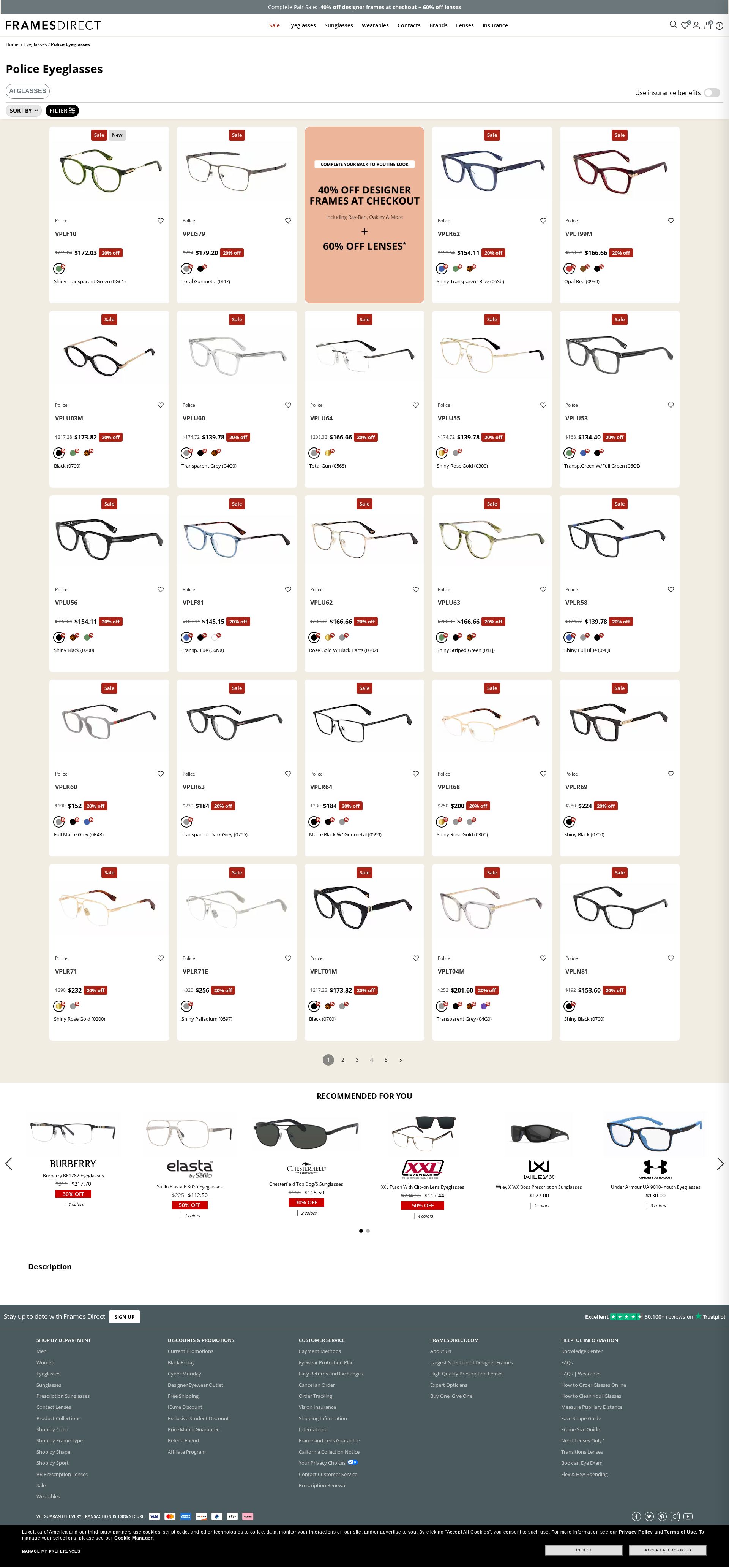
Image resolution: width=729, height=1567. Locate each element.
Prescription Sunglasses (63, 1396)
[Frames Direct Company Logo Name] (53, 24)
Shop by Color (52, 1429)
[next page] (400, 1060)
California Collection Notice (329, 1451)
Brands (438, 25)
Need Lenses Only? (582, 1440)
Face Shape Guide (581, 1418)
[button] (720, 1163)
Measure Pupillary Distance (591, 1407)
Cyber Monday (184, 1373)
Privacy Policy (636, 1532)
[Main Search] (673, 25)
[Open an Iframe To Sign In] (696, 25)
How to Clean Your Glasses (591, 1396)
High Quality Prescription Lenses (466, 1373)
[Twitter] (649, 1516)
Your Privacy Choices (322, 1463)
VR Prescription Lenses (62, 1474)
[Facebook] (636, 1516)
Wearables (375, 25)
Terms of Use (680, 1532)
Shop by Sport (52, 1463)
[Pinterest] (662, 1516)
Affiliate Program (187, 1451)
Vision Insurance (317, 1407)
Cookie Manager (133, 1538)
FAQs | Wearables (581, 1373)
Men (41, 1351)
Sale (274, 25)
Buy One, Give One (451, 1396)
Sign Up (124, 1316)
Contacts (409, 25)
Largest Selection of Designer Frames (471, 1362)
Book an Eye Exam (582, 1463)
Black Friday (181, 1362)
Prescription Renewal (322, 1485)
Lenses (465, 25)
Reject (584, 1550)
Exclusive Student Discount (198, 1418)
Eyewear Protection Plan (326, 1362)
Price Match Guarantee (193, 1429)
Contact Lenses (53, 1407)
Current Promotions (190, 1351)
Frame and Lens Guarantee (329, 1440)
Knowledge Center (582, 1351)
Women (45, 1362)
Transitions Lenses (582, 1451)
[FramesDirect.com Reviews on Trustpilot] (574, 1317)
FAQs (567, 1362)
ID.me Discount (185, 1407)
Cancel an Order (317, 1384)
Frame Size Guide (580, 1429)
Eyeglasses (302, 25)
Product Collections (58, 1418)
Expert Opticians (448, 1384)
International (313, 1429)
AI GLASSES (27, 91)
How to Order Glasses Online (593, 1384)
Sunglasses (339, 25)
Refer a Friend (183, 1440)
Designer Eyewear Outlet (195, 1384)
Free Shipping (183, 1396)
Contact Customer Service (328, 1474)
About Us (440, 1351)
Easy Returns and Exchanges (331, 1373)
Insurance (495, 25)
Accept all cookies (668, 1550)
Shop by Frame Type (59, 1440)
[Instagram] (675, 1516)
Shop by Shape (53, 1451)
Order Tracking (315, 1396)
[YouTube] (688, 1516)
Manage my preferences (51, 1551)
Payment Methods (320, 1351)
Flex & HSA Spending (584, 1474)
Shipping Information (323, 1418)
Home (12, 44)
